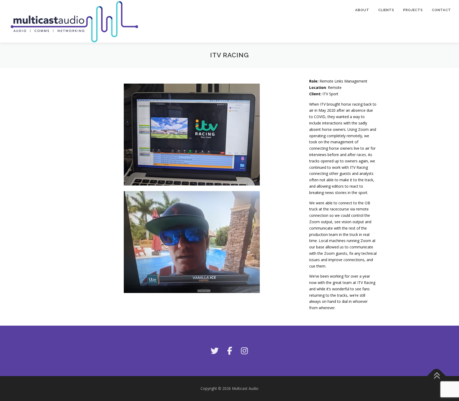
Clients (386, 10)
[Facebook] (229, 351)
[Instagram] (244, 351)
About (362, 10)
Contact (441, 10)
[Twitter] (215, 351)
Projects (413, 10)
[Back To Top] (436, 376)
